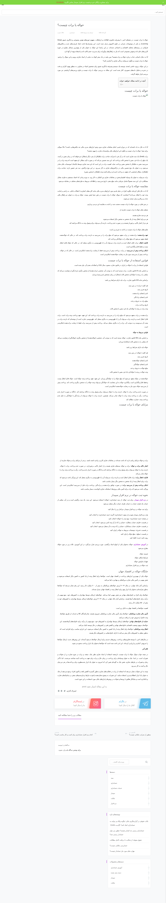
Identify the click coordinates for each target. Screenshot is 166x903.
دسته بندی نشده (116, 873)
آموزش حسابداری (116, 868)
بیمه (112, 778)
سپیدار (113, 793)
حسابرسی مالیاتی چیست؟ (118, 845)
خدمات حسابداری (116, 788)
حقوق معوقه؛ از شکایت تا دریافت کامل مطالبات (126, 840)
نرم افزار (114, 803)
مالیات (113, 798)
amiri (82, 32)
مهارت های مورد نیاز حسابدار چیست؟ (122, 851)
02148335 (60, 2)
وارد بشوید (62, 750)
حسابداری (72, 32)
